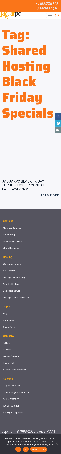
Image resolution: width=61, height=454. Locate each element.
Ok (18, 449)
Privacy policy (39, 449)
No (25, 449)
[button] (57, 15)
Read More (49, 195)
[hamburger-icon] (49, 15)
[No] (57, 444)
